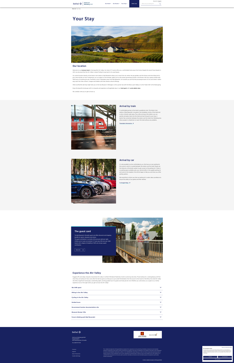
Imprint (74, 351)
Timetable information (125, 124)
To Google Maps (124, 183)
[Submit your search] (160, 4)
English (159, 1)
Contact (74, 349)
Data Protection (76, 353)
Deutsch (155, 1)
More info (78, 250)
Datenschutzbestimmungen (227, 347)
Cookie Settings (76, 356)
